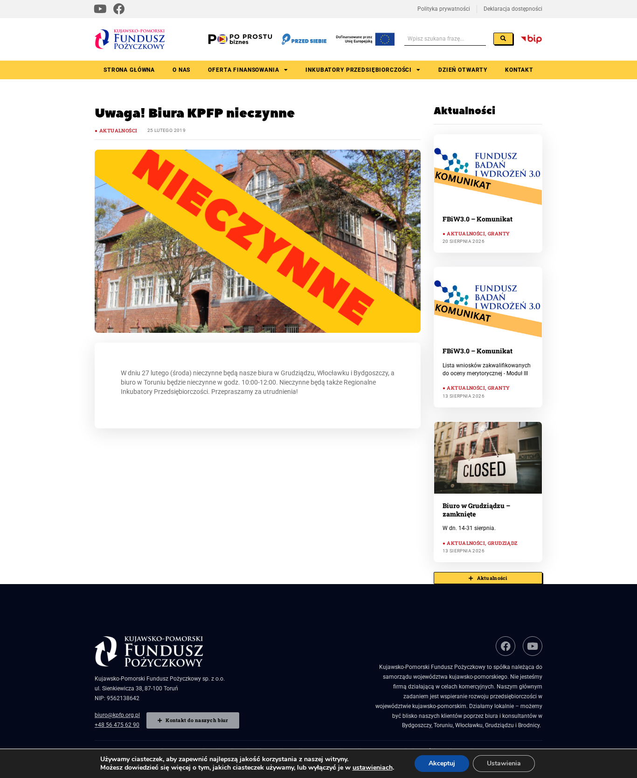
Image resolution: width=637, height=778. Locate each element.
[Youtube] (100, 9)
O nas (181, 70)
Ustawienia (504, 763)
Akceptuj (442, 763)
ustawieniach (373, 768)
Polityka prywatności (443, 9)
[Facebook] (119, 9)
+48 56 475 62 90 (117, 725)
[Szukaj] (503, 39)
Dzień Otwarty (462, 70)
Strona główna (129, 70)
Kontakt (519, 70)
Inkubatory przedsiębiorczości (358, 70)
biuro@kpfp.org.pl (117, 715)
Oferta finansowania (243, 70)
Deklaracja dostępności (513, 9)
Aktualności (118, 130)
